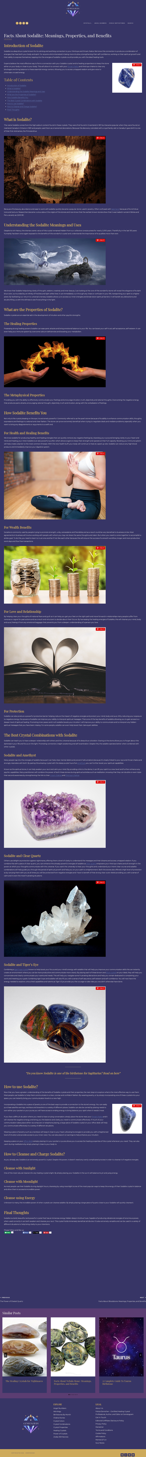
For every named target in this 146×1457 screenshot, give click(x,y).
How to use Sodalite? (15, 104)
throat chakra (73, 66)
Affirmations (100, 1437)
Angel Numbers (100, 23)
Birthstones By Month (62, 1415)
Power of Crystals (60, 1434)
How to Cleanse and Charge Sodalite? (22, 107)
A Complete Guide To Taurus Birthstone (116, 1382)
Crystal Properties (60, 1427)
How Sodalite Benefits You (17, 98)
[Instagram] (20, 23)
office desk (28, 1141)
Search (130, 23)
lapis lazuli (115, 209)
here (116, 1073)
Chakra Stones (59, 1418)
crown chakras (56, 775)
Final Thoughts (13, 110)
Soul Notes (100, 1443)
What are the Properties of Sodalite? (21, 95)
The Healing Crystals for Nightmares (24, 1381)
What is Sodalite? (14, 88)
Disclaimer (100, 1427)
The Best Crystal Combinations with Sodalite (24, 101)
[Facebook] (17, 23)
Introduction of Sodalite (16, 86)
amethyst (81, 763)
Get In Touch (101, 1417)
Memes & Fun (101, 1440)
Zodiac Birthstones (117, 23)
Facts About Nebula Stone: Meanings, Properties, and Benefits (72, 1382)
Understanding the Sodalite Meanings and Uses (26, 91)
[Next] (140, 1355)
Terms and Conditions (104, 1430)
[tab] (69, 1394)
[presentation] (24, 1346)
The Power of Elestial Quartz (11, 1299)
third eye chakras (72, 775)
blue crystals (111, 973)
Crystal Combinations (61, 1424)
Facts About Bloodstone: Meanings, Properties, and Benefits (122, 1299)
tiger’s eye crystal (21, 969)
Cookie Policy (101, 1433)
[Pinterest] (23, 23)
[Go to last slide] (5, 1355)
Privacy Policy (101, 1424)
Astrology (57, 1411)
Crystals (8, 39)
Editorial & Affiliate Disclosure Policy (110, 1421)
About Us (99, 1408)
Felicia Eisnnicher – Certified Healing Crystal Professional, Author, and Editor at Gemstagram (114, 1413)
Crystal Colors (58, 1421)
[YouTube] (27, 23)
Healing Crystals (59, 1430)
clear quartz (91, 864)
